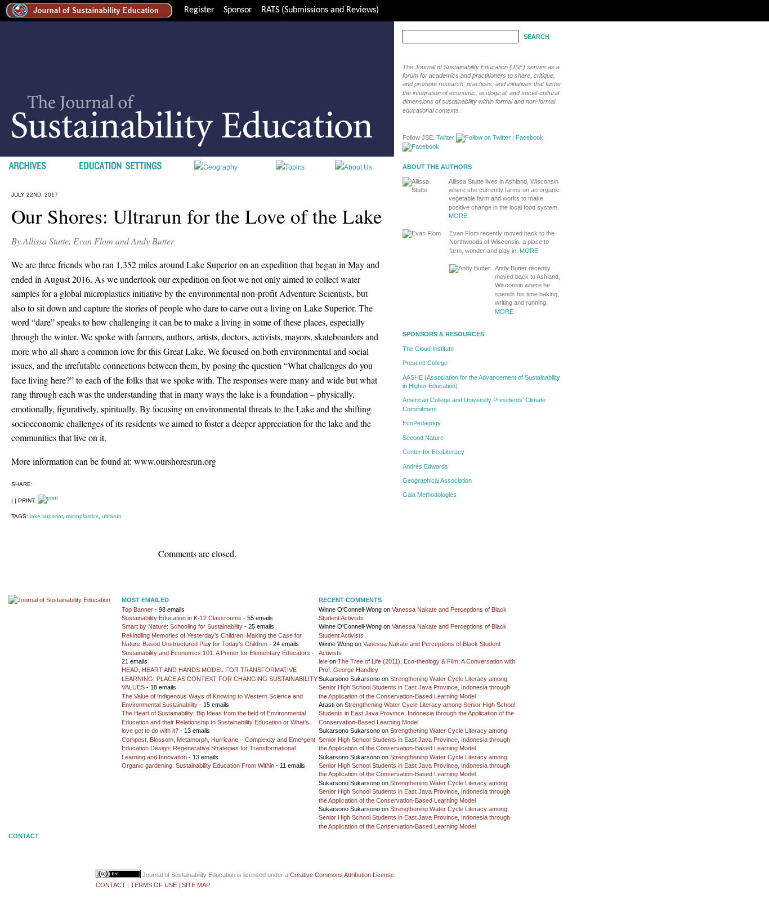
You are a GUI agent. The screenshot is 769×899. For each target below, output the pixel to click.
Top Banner (137, 609)
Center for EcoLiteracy (433, 451)
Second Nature (423, 437)
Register (199, 10)
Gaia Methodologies (430, 494)
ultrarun (112, 516)
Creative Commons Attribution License (342, 874)
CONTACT (111, 885)
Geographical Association (437, 480)
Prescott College (425, 362)
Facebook (529, 137)
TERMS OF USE (154, 885)
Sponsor (237, 10)
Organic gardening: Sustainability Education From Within (198, 765)
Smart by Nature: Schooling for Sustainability (182, 626)
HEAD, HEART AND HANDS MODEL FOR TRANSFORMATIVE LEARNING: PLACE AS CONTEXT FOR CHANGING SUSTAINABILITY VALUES (220, 678)
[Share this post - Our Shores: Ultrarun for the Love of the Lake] (39, 481)
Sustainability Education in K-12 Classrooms (182, 618)
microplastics (82, 516)
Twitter (445, 137)
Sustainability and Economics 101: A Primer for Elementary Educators (216, 652)
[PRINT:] (48, 500)
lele (323, 661)
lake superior (46, 516)
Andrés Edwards (425, 466)
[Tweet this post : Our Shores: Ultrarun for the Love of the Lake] (51, 481)
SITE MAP (196, 885)
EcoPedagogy (422, 423)
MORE (458, 215)
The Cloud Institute (428, 348)
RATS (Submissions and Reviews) (320, 10)
